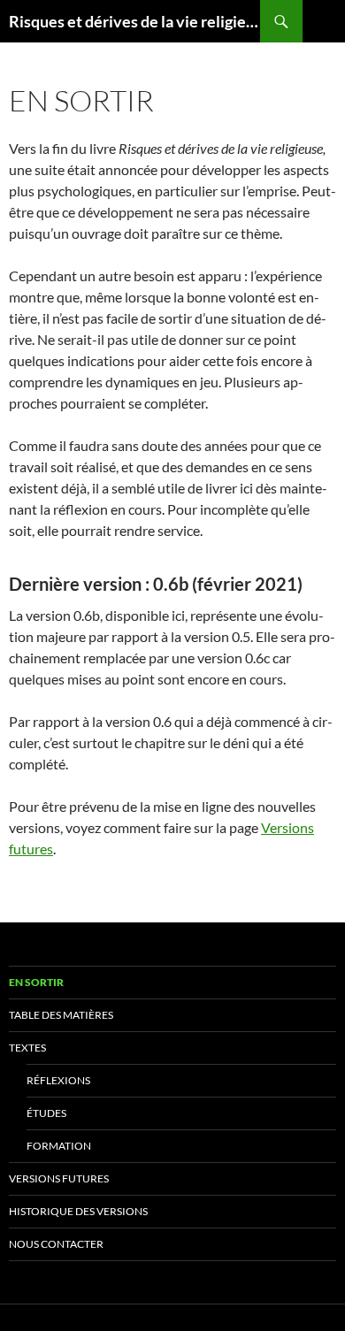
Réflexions (58, 1080)
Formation (59, 1145)
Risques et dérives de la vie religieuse (134, 21)
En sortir (36, 982)
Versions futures (59, 1178)
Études (46, 1113)
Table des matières (61, 1014)
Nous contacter (56, 1244)
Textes (27, 1047)
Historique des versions (78, 1211)
